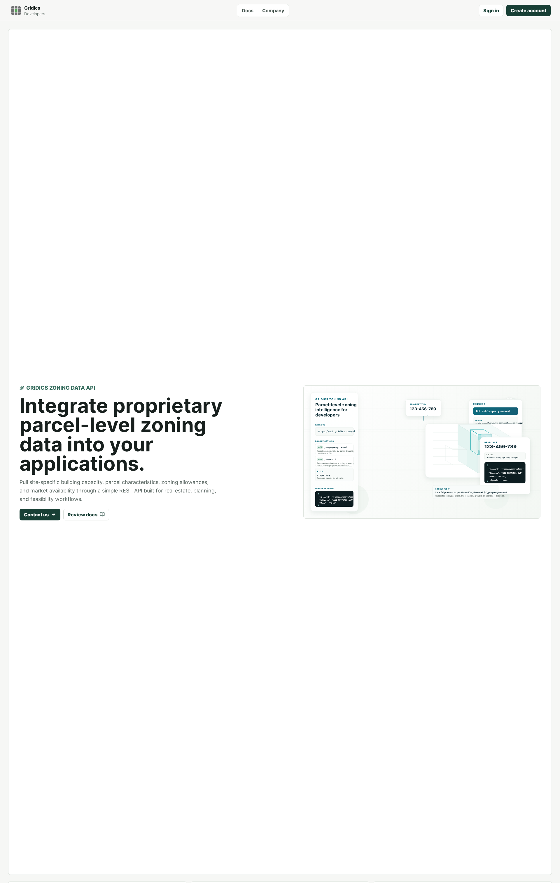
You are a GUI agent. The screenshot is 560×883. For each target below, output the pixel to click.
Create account (528, 10)
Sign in (491, 10)
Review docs (82, 515)
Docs (247, 10)
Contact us (36, 515)
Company (273, 10)
